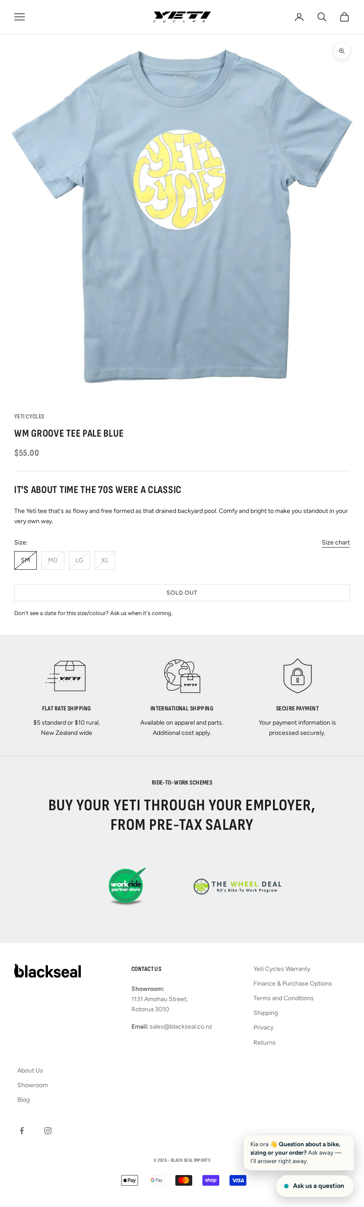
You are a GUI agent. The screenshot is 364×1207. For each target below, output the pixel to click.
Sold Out (182, 592)
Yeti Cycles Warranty (281, 969)
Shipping (265, 1013)
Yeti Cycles (29, 416)
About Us (30, 1070)
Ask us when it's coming (140, 613)
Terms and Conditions (283, 998)
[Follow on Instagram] (48, 1130)
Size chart (336, 542)
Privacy (263, 1027)
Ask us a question (318, 1186)
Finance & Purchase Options (292, 983)
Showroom (32, 1085)
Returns (264, 1042)
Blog (23, 1100)
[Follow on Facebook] (21, 1130)
